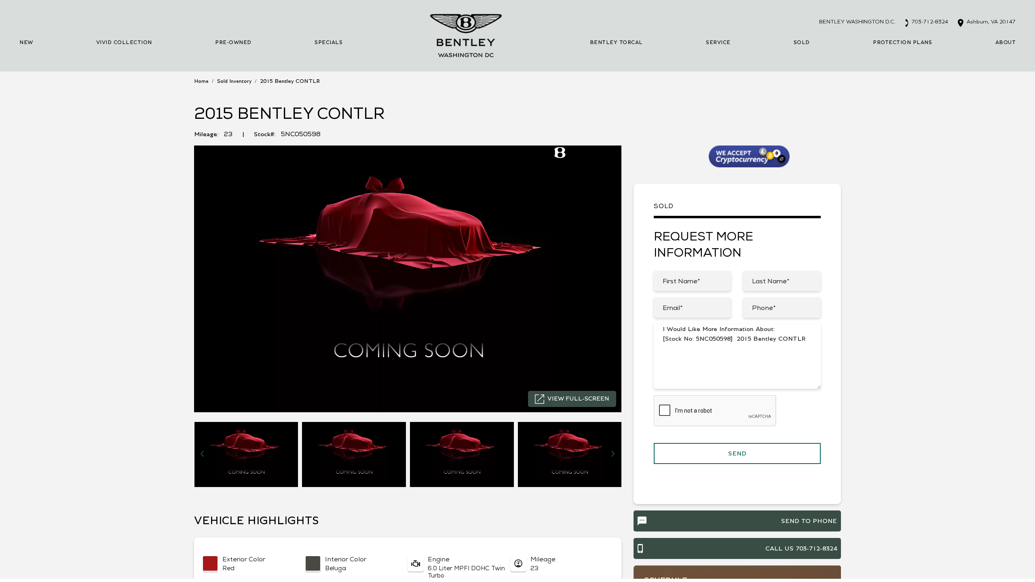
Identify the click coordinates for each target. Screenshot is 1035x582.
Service (718, 42)
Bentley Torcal (616, 42)
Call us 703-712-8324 (801, 548)
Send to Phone (809, 521)
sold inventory (234, 81)
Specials (328, 42)
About (1005, 42)
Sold (802, 42)
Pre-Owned (233, 42)
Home (201, 81)
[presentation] (202, 453)
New (26, 42)
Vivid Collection (124, 42)
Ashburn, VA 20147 (990, 22)
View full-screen (578, 399)
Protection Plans (902, 42)
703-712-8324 (929, 22)
